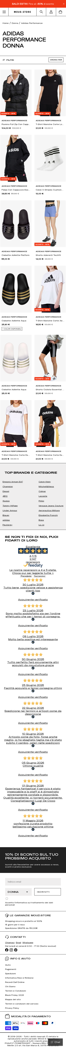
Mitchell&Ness (46, 486)
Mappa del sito (13, 999)
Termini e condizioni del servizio (21, 1004)
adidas (6, 520)
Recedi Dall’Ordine (15, 982)
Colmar (42, 491)
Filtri (10, 60)
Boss (41, 520)
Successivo (39, 576)
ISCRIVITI (43, 892)
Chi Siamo (10, 986)
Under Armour (10, 510)
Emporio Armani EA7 (13, 481)
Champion (8, 486)
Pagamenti (10, 969)
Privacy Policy (12, 1008)
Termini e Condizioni (15, 991)
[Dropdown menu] (4, 12)
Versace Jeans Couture (51, 505)
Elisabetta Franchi (48, 515)
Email (18, 942)
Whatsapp (27, 942)
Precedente (26, 576)
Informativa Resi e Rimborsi (19, 978)
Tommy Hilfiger (10, 505)
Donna (15, 23)
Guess (6, 501)
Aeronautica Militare (49, 510)
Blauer (6, 515)
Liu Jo (41, 525)
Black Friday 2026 (14, 995)
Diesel (6, 491)
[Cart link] (61, 12)
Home (6, 23)
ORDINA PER (56, 60)
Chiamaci (10, 942)
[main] (33, 431)
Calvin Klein (45, 481)
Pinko (41, 501)
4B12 (5, 496)
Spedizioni (10, 973)
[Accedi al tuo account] (51, 12)
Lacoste (43, 496)
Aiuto (8, 965)
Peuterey (7, 525)
